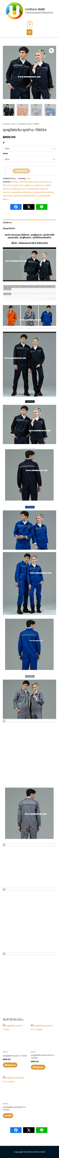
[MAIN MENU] (29, 32)
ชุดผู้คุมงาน (28, 185)
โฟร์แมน (6, 199)
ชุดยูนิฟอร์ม (16, 192)
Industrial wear (25, 181)
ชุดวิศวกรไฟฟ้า (39, 192)
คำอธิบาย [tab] (7, 222)
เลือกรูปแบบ (10, 1065)
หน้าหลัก (6, 123)
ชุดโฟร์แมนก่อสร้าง (29, 195)
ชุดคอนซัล (45, 181)
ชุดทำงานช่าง (18, 185)
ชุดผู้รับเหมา (38, 185)
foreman (14, 181)
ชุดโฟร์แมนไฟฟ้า (44, 195)
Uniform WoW (35, 9)
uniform (36, 181)
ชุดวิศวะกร (50, 192)
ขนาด (5, 153)
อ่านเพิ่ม (8, 1115)
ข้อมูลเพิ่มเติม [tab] (9, 228)
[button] (51, 50)
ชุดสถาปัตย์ (17, 195)
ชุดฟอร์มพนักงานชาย (18, 188)
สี (3, 142)
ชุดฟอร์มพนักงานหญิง (36, 188)
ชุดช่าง (13, 123)
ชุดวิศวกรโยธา (27, 192)
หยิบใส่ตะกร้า (21, 170)
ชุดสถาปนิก (7, 195)
